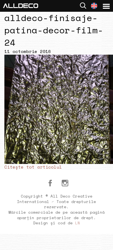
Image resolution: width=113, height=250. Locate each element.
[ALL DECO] (20, 5)
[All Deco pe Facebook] (50, 183)
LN (77, 223)
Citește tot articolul (33, 167)
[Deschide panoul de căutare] (83, 5)
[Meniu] (106, 6)
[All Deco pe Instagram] (65, 183)
